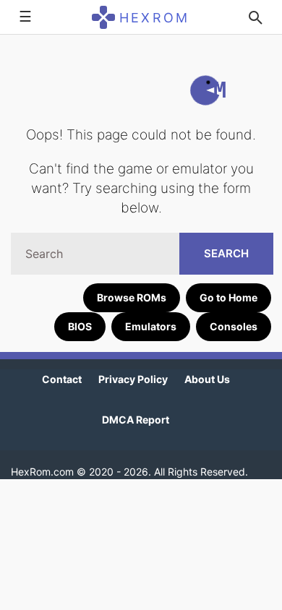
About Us (207, 379)
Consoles (233, 326)
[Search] (255, 17)
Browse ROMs (131, 297)
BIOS (80, 326)
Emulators (150, 326)
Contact (62, 379)
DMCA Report (135, 419)
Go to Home (228, 297)
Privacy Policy (133, 379)
